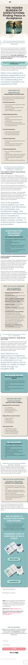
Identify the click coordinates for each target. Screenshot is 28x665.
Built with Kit (14, 652)
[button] (10, 2)
